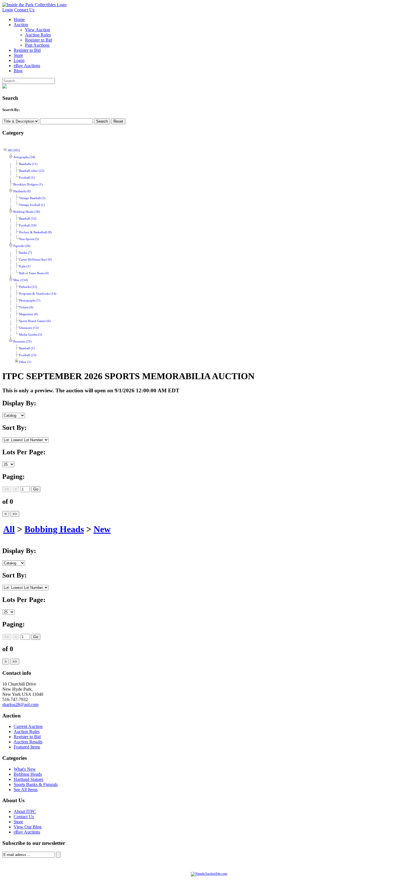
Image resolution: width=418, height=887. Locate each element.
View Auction (37, 29)
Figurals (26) (21, 245)
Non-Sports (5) (29, 239)
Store (18, 55)
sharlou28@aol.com (20, 704)
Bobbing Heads (54, 529)
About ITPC (25, 811)
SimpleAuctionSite (220, 880)
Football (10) (27, 225)
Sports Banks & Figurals (36, 784)
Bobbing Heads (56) (26, 211)
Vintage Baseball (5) (32, 198)
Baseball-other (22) (31, 170)
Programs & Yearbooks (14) (37, 293)
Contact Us (24, 9)
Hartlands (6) (22, 191)
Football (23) (27, 355)
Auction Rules (38, 34)
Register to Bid (38, 40)
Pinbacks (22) (28, 286)
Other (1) (25, 362)
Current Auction (28, 726)
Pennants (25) (22, 341)
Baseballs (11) (28, 164)
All (9, 529)
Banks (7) (25, 252)
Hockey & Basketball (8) (35, 232)
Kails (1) (24, 266)
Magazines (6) (28, 314)
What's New (25, 769)
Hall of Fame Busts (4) (34, 273)
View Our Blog (28, 826)
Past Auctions (37, 45)
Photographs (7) (29, 300)
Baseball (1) (27, 348)
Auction (21, 24)
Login (7, 9)
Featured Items (27, 746)
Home (19, 19)
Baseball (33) (27, 218)
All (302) (14, 150)
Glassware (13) (29, 327)
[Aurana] (34, 4)
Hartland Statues (28, 779)
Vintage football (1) (32, 205)
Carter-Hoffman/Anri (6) (35, 259)
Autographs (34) (24, 157)
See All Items (26, 789)
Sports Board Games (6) (35, 321)
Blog (18, 70)
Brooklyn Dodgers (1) (28, 184)
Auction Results (28, 741)
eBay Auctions (27, 65)
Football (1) (27, 177)
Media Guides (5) (30, 334)
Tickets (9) (26, 307)
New (102, 529)
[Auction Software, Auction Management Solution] (209, 874)
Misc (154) (20, 280)
